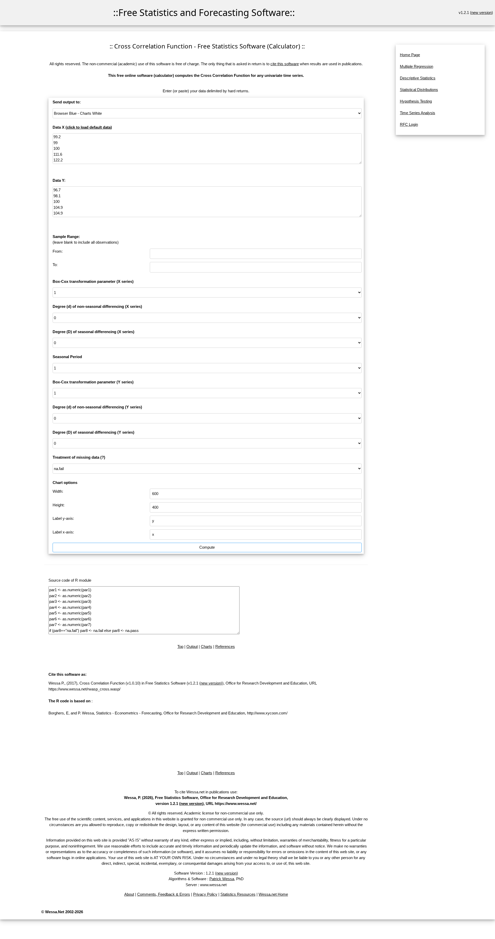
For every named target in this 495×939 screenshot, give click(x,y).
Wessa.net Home (273, 894)
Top (180, 646)
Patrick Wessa (221, 879)
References (225, 646)
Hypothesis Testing (416, 101)
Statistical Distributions (419, 89)
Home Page (410, 55)
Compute (207, 547)
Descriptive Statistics (417, 78)
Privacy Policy (205, 894)
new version (481, 12)
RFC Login (409, 124)
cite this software (284, 64)
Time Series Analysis (417, 113)
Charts (206, 646)
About (129, 894)
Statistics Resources (237, 894)
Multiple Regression (416, 66)
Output (192, 646)
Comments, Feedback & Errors (163, 894)
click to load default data (89, 127)
